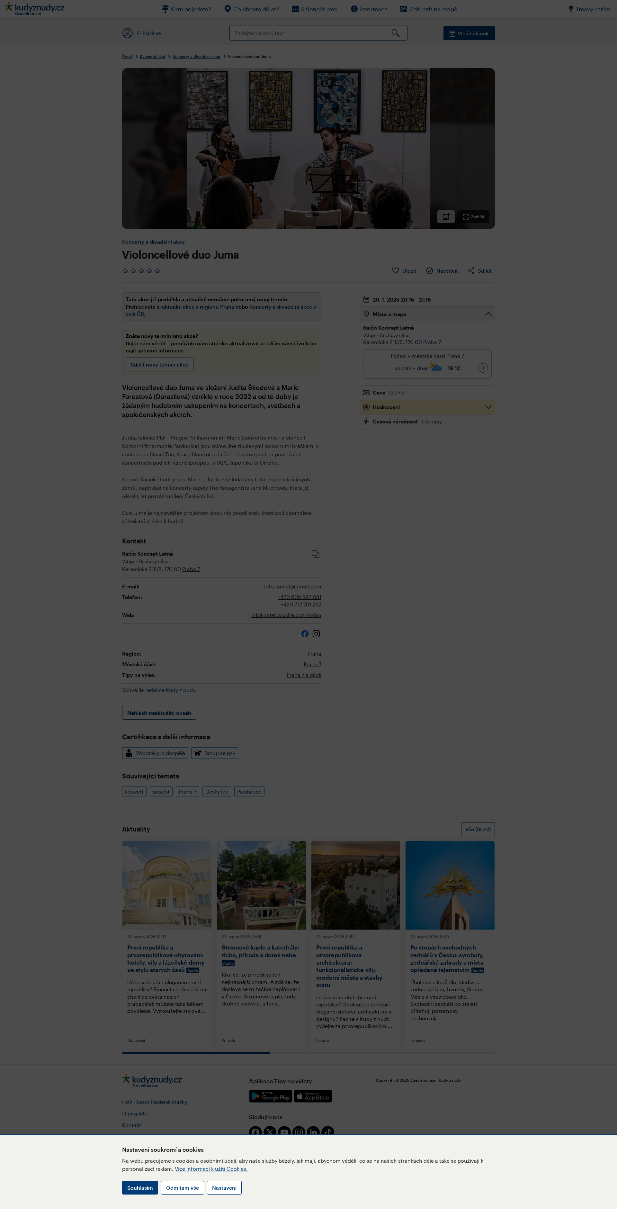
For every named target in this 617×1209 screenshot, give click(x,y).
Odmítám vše (182, 1188)
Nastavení (224, 1188)
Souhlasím (140, 1188)
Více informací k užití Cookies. (211, 1169)
